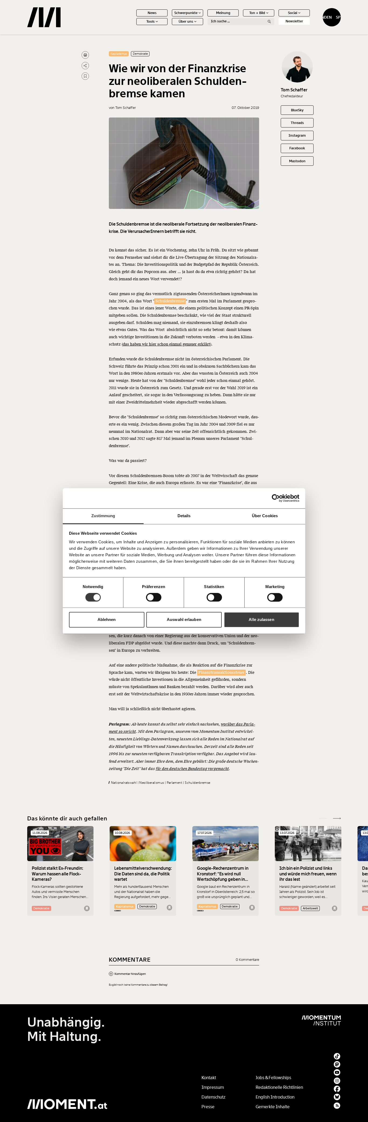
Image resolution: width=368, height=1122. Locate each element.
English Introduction (275, 1097)
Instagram (297, 135)
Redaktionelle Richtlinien (279, 1087)
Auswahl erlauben (184, 619)
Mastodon (297, 161)
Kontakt (209, 1077)
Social (292, 13)
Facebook (297, 148)
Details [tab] (184, 515)
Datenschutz (213, 1097)
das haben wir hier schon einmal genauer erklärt (166, 344)
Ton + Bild (257, 13)
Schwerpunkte (185, 13)
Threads (297, 122)
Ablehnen (107, 619)
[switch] (153, 597)
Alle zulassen (261, 619)
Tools (150, 21)
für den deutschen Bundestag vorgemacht (192, 768)
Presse (208, 1107)
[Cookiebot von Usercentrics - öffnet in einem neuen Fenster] (275, 498)
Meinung (223, 13)
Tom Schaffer (294, 90)
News (152, 13)
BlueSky (297, 110)
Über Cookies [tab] (265, 515)
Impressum (213, 1087)
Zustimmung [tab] (103, 515)
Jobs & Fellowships (273, 1077)
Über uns (186, 21)
